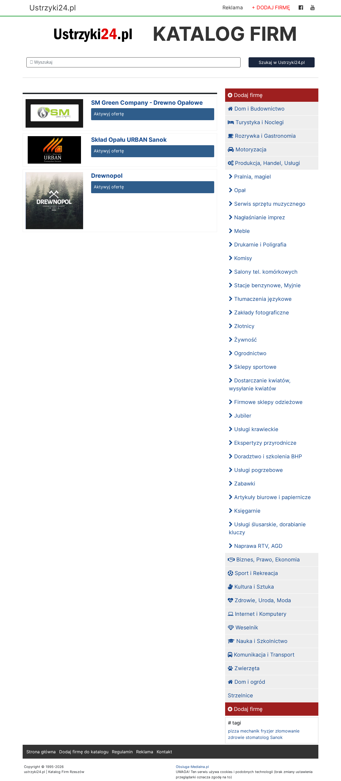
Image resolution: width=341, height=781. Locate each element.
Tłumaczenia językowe (262, 299)
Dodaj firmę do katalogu (83, 751)
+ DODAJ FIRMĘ (271, 8)
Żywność (245, 340)
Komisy (242, 258)
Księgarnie (247, 511)
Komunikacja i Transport (263, 654)
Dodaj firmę (247, 95)
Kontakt (164, 751)
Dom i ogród (249, 682)
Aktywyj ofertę (109, 113)
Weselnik (246, 627)
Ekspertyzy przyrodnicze (265, 443)
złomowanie (287, 731)
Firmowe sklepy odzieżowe (268, 402)
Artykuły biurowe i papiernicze (272, 497)
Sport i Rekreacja (255, 573)
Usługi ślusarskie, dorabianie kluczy (267, 528)
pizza (233, 731)
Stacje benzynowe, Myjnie (267, 285)
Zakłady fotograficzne (261, 312)
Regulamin (122, 751)
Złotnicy (243, 326)
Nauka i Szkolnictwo (261, 641)
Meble (241, 231)
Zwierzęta (246, 668)
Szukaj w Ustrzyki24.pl (282, 62)
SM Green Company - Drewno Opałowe (147, 102)
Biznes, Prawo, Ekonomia (267, 559)
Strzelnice (240, 695)
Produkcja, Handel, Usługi (266, 163)
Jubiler (242, 415)
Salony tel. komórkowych (265, 272)
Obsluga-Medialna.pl (192, 767)
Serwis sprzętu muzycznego (269, 204)
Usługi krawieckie (255, 429)
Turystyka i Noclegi (259, 122)
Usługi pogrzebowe (258, 470)
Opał (239, 190)
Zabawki (244, 483)
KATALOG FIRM (225, 34)
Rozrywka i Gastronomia (264, 136)
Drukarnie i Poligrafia (259, 244)
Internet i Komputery (259, 614)
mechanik (249, 731)
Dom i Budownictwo (259, 109)
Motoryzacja (250, 149)
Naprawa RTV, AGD (257, 546)
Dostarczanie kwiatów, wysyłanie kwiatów (260, 384)
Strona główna (41, 751)
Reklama (232, 8)
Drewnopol (107, 175)
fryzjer (267, 731)
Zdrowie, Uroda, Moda (262, 600)
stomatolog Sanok (264, 737)
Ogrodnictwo (249, 353)
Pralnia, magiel (252, 176)
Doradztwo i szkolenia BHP (267, 456)
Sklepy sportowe (255, 367)
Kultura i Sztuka (253, 587)
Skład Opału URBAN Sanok (129, 139)
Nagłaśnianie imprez (259, 217)
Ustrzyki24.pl (52, 7)
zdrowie (236, 737)
